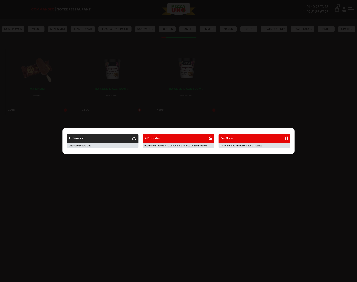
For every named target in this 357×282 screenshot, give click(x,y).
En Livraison (76, 138)
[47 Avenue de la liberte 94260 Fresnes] (254, 145)
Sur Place (227, 138)
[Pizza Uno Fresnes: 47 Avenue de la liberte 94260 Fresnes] (178, 145)
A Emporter (152, 138)
